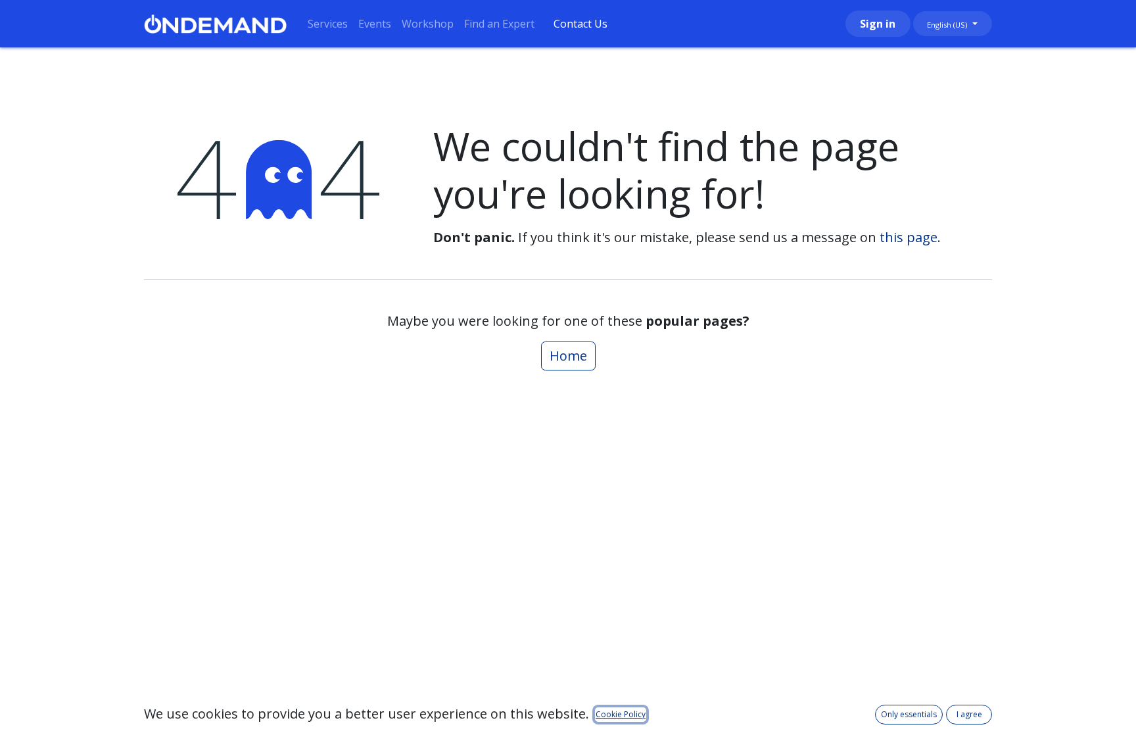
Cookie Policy (621, 714)
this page (908, 237)
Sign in (877, 23)
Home (568, 356)
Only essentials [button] (909, 714)
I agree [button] (969, 714)
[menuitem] (327, 24)
